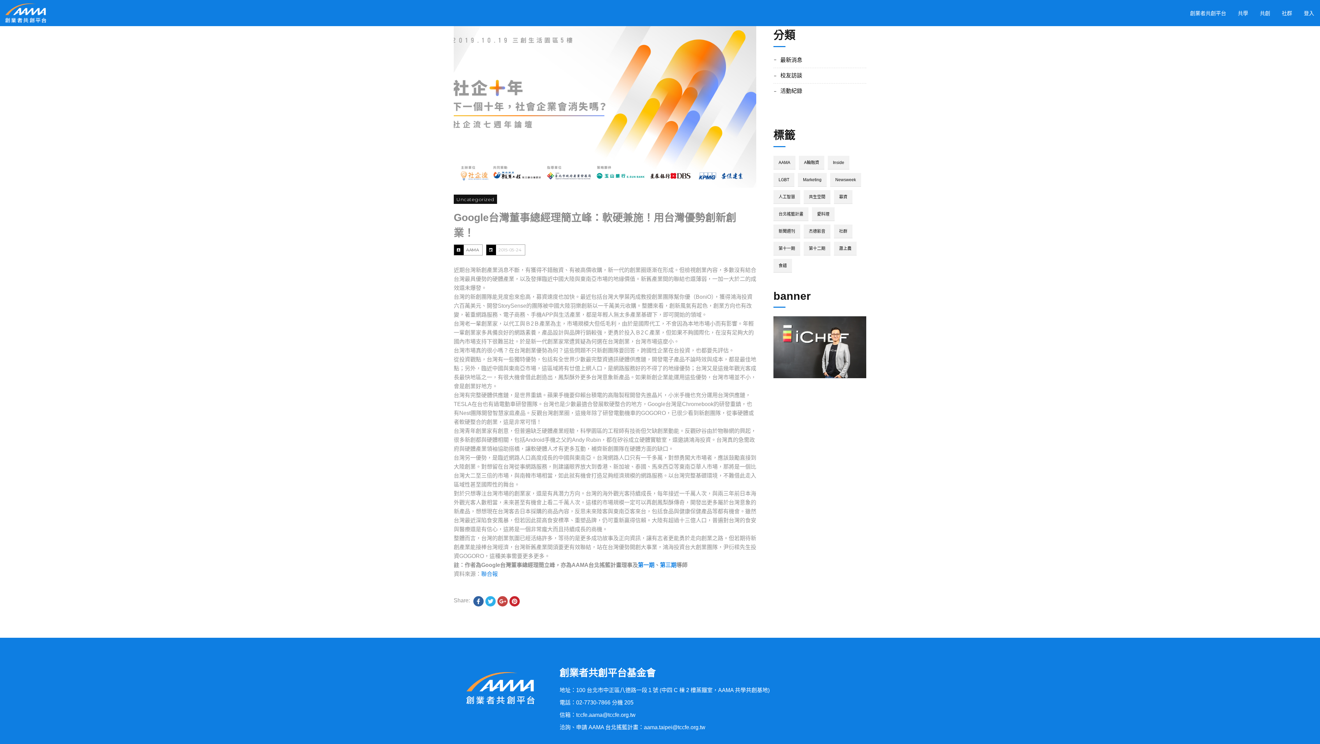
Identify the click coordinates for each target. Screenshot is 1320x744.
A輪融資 (811, 162)
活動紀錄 (791, 91)
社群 (843, 231)
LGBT (784, 179)
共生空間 (817, 197)
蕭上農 (845, 248)
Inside (838, 162)
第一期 (646, 565)
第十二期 (817, 248)
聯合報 (489, 574)
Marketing (812, 179)
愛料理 (823, 214)
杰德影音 (817, 231)
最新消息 (791, 60)
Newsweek (845, 179)
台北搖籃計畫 (791, 214)
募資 (843, 197)
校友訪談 (791, 75)
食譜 (783, 265)
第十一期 (787, 248)
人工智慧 (787, 197)
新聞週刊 (787, 231)
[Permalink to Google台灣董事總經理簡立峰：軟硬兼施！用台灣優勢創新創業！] (605, 107)
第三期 (668, 565)
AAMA (472, 249)
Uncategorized (475, 199)
